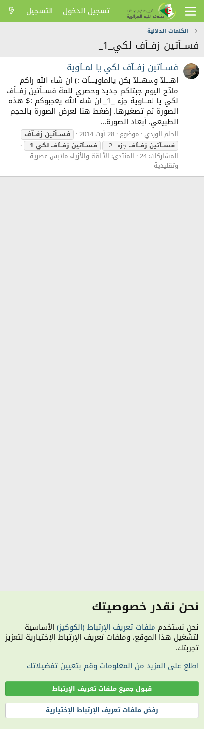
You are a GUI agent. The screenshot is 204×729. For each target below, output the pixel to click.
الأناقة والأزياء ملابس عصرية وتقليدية (104, 160)
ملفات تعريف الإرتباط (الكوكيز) (106, 627)
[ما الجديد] (11, 11)
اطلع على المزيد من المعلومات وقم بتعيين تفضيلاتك (113, 666)
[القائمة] (190, 11)
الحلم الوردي (161, 134)
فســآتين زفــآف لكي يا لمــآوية (122, 67)
